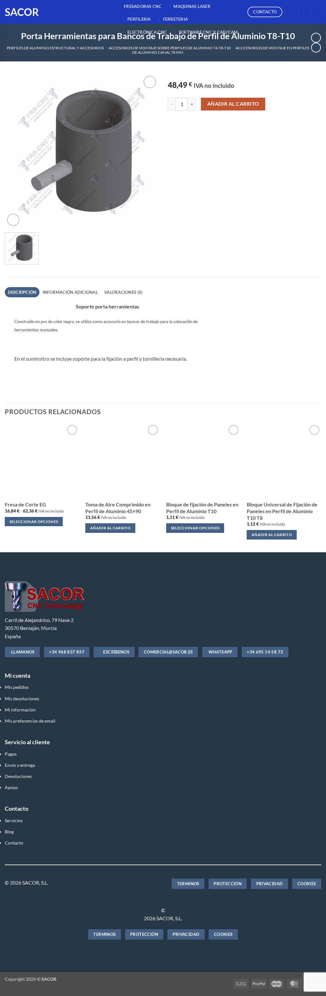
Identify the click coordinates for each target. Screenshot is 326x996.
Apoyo (11, 787)
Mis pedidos (17, 687)
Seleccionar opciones (34, 521)
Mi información (20, 709)
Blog (9, 831)
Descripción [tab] (22, 292)
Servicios (14, 820)
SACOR (22, 12)
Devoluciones (18, 776)
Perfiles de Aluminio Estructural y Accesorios (55, 48)
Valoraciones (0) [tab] (123, 292)
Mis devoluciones (22, 698)
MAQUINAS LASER (192, 6)
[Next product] (316, 38)
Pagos (11, 754)
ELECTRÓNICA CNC (147, 32)
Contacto (14, 842)
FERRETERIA (175, 19)
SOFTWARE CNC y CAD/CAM (208, 32)
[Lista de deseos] (305, 12)
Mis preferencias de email (30, 721)
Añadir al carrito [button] (110, 528)
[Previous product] (316, 48)
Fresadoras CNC (143, 6)
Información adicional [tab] (70, 292)
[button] (292, 12)
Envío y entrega (20, 765)
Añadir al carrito (233, 104)
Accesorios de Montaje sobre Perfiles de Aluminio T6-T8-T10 (170, 48)
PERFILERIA (139, 19)
